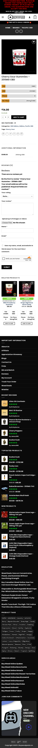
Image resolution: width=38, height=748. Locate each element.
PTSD (29, 644)
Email (4, 236)
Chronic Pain (6, 625)
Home (7, 28)
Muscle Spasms (7, 644)
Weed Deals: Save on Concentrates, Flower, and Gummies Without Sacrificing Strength (17, 576)
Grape (24, 631)
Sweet (16, 651)
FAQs (4, 366)
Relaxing (13, 648)
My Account (7, 378)
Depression (6, 628)
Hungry (29, 634)
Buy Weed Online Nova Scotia (14, 667)
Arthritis (28, 618)
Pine (24, 644)
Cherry (8, 129)
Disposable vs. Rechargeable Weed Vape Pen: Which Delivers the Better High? (19, 590)
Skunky (20, 648)
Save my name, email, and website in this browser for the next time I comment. (17, 249)
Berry (4, 621)
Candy (32, 621)
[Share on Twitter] (10, 134)
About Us (5, 346)
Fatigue (5, 631)
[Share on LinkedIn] (21, 134)
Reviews (5, 374)
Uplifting (31, 651)
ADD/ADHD (12, 618)
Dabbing (30, 625)
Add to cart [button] (9, 323)
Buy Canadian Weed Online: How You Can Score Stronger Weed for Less (17, 583)
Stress (10, 651)
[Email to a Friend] (14, 134)
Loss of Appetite (15, 641)
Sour (13, 129)
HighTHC (22, 634)
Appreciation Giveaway (12, 354)
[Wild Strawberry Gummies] (9, 289)
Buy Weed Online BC (10, 687)
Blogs (4, 358)
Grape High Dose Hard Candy (27, 303)
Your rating (6, 193)
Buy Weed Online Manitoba (13, 684)
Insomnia (31, 638)
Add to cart (18, 117)
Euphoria (28, 628)
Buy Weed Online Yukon (12, 691)
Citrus (15, 625)
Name (4, 227)
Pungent (5, 648)
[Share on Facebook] (7, 134)
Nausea (18, 644)
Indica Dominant (8, 638)
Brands (16, 28)
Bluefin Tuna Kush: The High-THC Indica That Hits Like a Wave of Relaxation (19, 605)
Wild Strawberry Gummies (9, 303)
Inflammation (21, 638)
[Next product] (17, 31)
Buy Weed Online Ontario (12, 670)
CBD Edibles (14, 126)
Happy (30, 631)
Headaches (6, 634)
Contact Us (6, 362)
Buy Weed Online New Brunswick (15, 677)
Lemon (4, 641)
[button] (3, 17)
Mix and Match (8, 370)
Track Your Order (9, 382)
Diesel (14, 628)
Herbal (14, 634)
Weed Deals (7, 385)
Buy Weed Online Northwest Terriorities (18, 674)
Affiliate (5, 350)
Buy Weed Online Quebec (12, 664)
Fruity (18, 631)
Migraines (25, 641)
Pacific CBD (27, 28)
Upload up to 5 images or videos (14, 219)
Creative (22, 625)
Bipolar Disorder (13, 621)
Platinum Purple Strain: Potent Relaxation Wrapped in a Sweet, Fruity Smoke (18, 598)
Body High (24, 621)
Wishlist (5, 389)
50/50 (4, 618)
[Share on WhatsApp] (3, 134)
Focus (12, 631)
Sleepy (27, 648)
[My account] (30, 17)
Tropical (24, 651)
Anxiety (20, 618)
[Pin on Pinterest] (18, 134)
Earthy (20, 628)
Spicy (4, 651)
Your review (7, 201)
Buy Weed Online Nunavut (13, 681)
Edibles (21, 126)
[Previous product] (20, 31)
